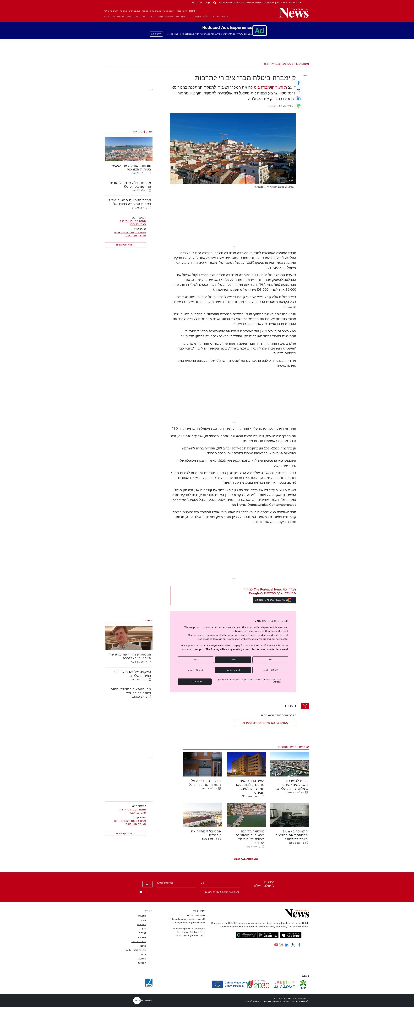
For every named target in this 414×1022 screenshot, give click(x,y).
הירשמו (147, 884)
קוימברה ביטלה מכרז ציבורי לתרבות (283, 63)
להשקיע (184, 16)
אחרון (277, 3)
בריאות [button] (145, 16)
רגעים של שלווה (111, 11)
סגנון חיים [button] (170, 16)
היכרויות (222, 3)
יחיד (270, 659)
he (205, 3)
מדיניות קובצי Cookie (135, 950)
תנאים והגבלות (138, 941)
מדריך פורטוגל (109, 16)
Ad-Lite (195, 3)
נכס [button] (179, 11)
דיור (177, 16)
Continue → (195, 681)
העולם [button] (206, 16)
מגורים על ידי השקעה (151, 11)
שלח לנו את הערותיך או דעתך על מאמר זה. (265, 722)
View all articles (246, 858)
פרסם (243, 3)
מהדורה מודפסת (295, 3)
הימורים (129, 16)
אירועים (237, 3)
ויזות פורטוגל (168, 11)
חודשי (233, 659)
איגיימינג (120, 16)
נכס (190, 16)
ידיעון (264, 3)
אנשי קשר (250, 3)
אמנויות (123, 11)
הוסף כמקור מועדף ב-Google (271, 599)
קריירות (258, 3)
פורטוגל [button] (216, 16)
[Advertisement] (233, 221)
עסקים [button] (198, 16)
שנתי (196, 659)
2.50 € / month (270, 670)
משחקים (229, 3)
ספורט (136, 16)
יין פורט (160, 16)
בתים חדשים (134, 11)
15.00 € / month (195, 670)
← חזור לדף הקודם (125, 244)
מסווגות (284, 3)
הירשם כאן (156, 34)
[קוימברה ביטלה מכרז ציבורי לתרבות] (233, 148)
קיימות (152, 16)
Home (192, 11)
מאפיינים (270, 3)
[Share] (150, 173)
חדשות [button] (225, 16)
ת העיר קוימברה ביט (270, 87)
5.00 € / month (233, 670)
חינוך (185, 11)
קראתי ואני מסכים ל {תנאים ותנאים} (222, 892)
